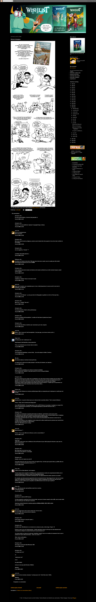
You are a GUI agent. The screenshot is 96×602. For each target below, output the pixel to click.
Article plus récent (16, 587)
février (74, 134)
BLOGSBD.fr (75, 162)
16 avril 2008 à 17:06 (19, 280)
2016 (73, 92)
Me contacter (73, 68)
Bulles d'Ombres (35, 207)
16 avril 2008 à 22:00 (19, 319)
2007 (73, 138)
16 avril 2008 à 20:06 (19, 311)
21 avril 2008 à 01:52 (19, 482)
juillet (74, 117)
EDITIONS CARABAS (74, 77)
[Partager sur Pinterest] (31, 210)
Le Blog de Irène (76, 172)
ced (16, 230)
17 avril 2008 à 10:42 (19, 372)
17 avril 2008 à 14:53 (19, 394)
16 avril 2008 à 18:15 (19, 304)
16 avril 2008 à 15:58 (19, 264)
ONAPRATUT (73, 78)
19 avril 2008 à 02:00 (19, 464)
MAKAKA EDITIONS (74, 74)
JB (15, 358)
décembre (75, 108)
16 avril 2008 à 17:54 (19, 296)
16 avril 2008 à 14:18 (19, 235)
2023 (73, 83)
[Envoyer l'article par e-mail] (23, 209)
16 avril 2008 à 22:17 (19, 326)
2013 (73, 98)
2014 (73, 96)
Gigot (16, 338)
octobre (74, 112)
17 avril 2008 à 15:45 (19, 408)
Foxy (16, 468)
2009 (73, 105)
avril (74, 122)
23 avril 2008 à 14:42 (19, 546)
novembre (75, 110)
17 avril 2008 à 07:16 (19, 354)
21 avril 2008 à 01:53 (19, 491)
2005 (73, 142)
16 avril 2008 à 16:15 (19, 273)
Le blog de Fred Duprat (77, 178)
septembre (75, 113)
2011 (73, 101)
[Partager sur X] (28, 210)
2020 (73, 85)
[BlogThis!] (27, 210)
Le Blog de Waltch (76, 171)
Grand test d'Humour (76, 124)
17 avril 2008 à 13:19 (19, 385)
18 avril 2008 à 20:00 (19, 444)
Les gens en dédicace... (77, 130)
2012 (73, 99)
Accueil (39, 587)
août (74, 115)
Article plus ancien (61, 587)
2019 (73, 87)
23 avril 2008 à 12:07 (19, 538)
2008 (73, 106)
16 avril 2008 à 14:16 (19, 226)
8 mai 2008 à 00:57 (19, 569)
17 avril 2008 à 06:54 (19, 346)
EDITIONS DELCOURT (75, 75)
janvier (74, 136)
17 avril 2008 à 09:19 (19, 364)
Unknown (17, 259)
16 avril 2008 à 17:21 (19, 289)
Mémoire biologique (76, 126)
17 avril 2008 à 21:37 (19, 424)
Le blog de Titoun (76, 177)
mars (74, 132)
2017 (73, 90)
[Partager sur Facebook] (30, 210)
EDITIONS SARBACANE (75, 72)
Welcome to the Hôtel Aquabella (77, 128)
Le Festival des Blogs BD (77, 164)
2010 (73, 103)
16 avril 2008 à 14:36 (19, 244)
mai (74, 120)
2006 (73, 140)
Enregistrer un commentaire (20, 581)
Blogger (74, 597)
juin (74, 119)
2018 (73, 89)
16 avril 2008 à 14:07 (19, 219)
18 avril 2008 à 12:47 (19, 434)
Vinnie (16, 389)
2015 (73, 94)
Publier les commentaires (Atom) (24, 590)
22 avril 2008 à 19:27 (19, 521)
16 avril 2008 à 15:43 (19, 255)
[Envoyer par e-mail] (26, 210)
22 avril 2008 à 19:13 (19, 513)
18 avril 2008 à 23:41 (19, 453)
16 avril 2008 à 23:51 (19, 334)
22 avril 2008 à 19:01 (19, 504)
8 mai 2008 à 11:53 (19, 579)
